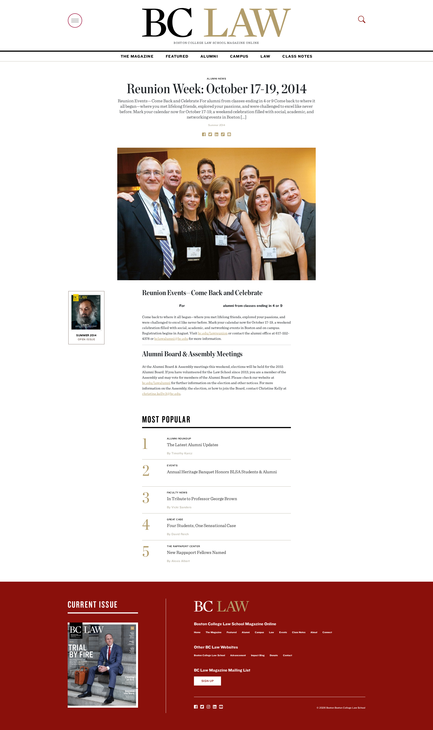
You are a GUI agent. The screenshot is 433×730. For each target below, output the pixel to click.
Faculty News (177, 492)
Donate (274, 655)
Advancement (238, 655)
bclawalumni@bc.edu (171, 338)
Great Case (175, 519)
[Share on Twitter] (210, 133)
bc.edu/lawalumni (156, 383)
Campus (239, 56)
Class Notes (297, 56)
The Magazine (137, 56)
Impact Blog (258, 655)
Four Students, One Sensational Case (201, 525)
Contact (287, 655)
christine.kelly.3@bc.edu (161, 394)
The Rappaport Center (183, 546)
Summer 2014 (216, 125)
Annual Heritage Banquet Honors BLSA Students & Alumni (222, 471)
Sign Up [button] (207, 681)
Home (197, 632)
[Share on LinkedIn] (216, 133)
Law (265, 56)
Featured (177, 56)
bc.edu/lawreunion (213, 333)
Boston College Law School (209, 655)
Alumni (209, 56)
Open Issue (86, 339)
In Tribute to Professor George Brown (202, 498)
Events (172, 465)
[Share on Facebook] (204, 133)
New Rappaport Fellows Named (196, 552)
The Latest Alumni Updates (192, 444)
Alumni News (216, 78)
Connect (327, 632)
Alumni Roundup (179, 438)
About (314, 632)
